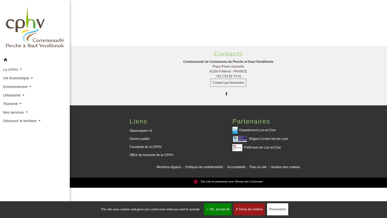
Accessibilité (236, 167)
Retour (228, 27)
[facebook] (228, 94)
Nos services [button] (14, 112)
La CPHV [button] (11, 70)
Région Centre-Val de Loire (268, 138)
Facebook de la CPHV (146, 147)
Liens (138, 121)
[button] (35, 60)
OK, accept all (219, 209)
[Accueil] (35, 27)
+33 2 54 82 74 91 (228, 76)
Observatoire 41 (141, 130)
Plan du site (258, 167)
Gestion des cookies (285, 167)
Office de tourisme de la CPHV (151, 155)
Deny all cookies (250, 209)
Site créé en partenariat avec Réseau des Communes (231, 181)
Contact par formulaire (228, 82)
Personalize (277, 209)
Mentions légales (169, 167)
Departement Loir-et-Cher (257, 130)
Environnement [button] (15, 87)
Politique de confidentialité (204, 167)
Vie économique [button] (16, 78)
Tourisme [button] (11, 104)
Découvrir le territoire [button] (20, 121)
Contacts (228, 54)
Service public (140, 138)
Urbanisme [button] (12, 95)
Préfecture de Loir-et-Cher (262, 147)
